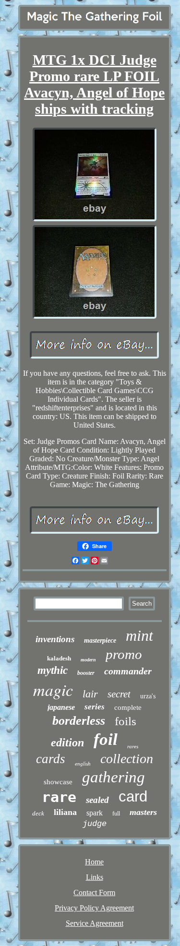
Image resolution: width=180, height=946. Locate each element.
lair (90, 694)
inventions (55, 639)
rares (132, 746)
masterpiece (100, 640)
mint (139, 635)
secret (119, 694)
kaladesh (59, 658)
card (133, 796)
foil (106, 739)
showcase (58, 782)
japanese (61, 707)
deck (38, 813)
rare (59, 797)
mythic (52, 670)
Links (94, 877)
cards (50, 759)
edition (67, 742)
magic (53, 689)
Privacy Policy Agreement (94, 908)
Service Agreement (94, 923)
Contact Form (94, 892)
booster (86, 673)
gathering (113, 777)
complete (128, 707)
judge (95, 823)
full (116, 813)
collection (126, 758)
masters (143, 812)
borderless (78, 721)
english (83, 763)
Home (94, 862)
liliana (65, 812)
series (94, 706)
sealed (97, 800)
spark (94, 813)
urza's (148, 696)
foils (125, 721)
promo (124, 654)
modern (88, 659)
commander (128, 671)
